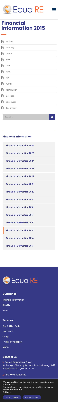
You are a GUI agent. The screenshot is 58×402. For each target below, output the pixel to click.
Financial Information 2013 (20, 245)
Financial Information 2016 (20, 222)
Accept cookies (12, 397)
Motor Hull (8, 331)
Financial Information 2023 (20, 168)
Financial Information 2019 (20, 199)
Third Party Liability (12, 341)
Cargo (6, 336)
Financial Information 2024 (20, 161)
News (5, 310)
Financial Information (13, 299)
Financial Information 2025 (20, 153)
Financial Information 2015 (20, 230)
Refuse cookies (31, 397)
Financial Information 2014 (20, 238)
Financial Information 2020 (20, 191)
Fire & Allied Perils (11, 326)
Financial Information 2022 (20, 176)
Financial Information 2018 (20, 207)
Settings (7, 392)
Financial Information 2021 (20, 184)
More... (6, 347)
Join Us (6, 305)
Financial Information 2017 (20, 215)
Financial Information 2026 (20, 145)
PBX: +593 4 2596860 (15, 374)
